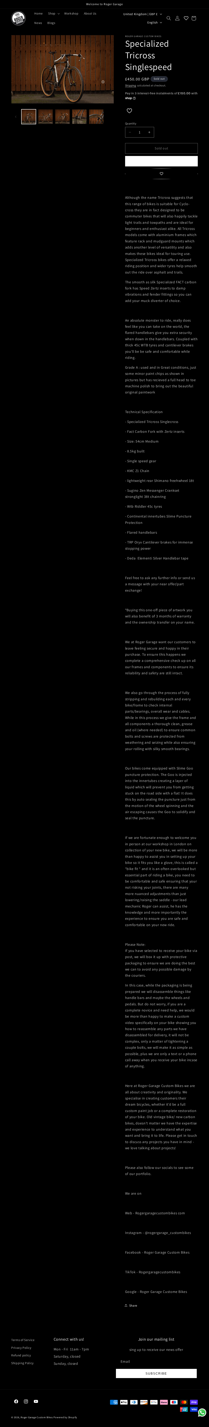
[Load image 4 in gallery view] (79, 116)
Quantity (131, 123)
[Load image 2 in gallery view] (45, 116)
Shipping (130, 85)
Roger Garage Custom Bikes (37, 1417)
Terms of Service (23, 1340)
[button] (54, 13)
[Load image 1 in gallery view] (28, 116)
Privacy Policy (21, 1348)
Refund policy (21, 1355)
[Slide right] (109, 116)
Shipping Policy (22, 1363)
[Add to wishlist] (161, 173)
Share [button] (133, 1305)
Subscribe (156, 1373)
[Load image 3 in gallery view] (62, 116)
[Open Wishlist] (186, 18)
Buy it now (161, 161)
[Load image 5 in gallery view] (96, 116)
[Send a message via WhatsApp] (202, 1412)
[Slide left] (15, 116)
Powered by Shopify (65, 1417)
